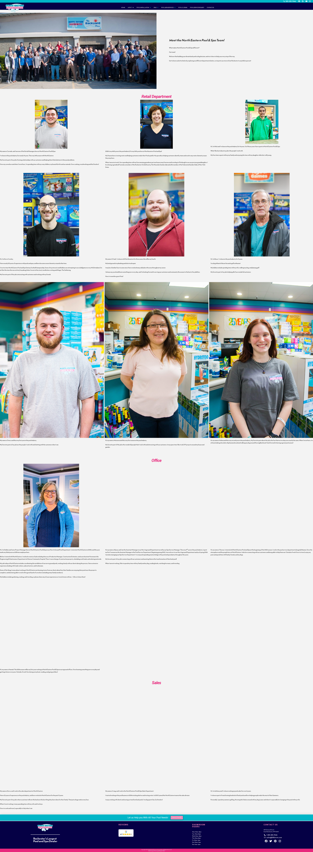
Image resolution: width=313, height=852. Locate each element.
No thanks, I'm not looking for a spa (147, 440)
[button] (146, 417)
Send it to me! (146, 433)
